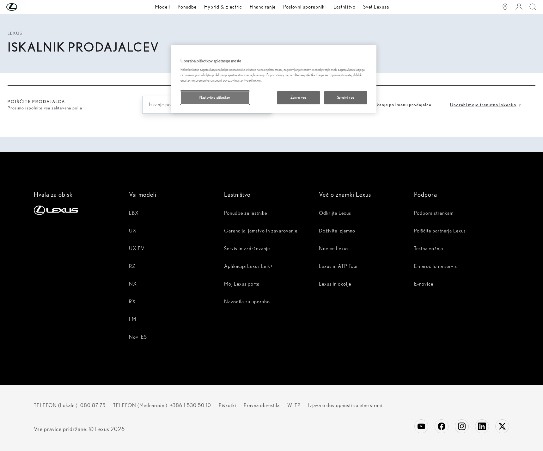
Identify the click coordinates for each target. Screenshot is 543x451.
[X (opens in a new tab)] (502, 426)
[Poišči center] (505, 7)
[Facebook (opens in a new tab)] (441, 426)
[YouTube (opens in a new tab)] (421, 426)
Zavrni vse (298, 97)
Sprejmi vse (345, 97)
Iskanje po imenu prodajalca (402, 104)
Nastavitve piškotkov (214, 97)
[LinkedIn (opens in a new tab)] (482, 426)
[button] (24, 7)
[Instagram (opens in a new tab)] (462, 426)
